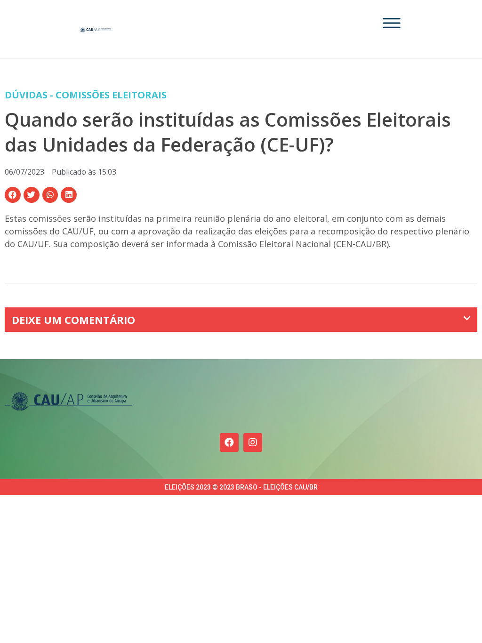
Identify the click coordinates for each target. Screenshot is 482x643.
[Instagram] (252, 442)
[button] (13, 195)
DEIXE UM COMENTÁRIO (73, 320)
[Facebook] (229, 442)
